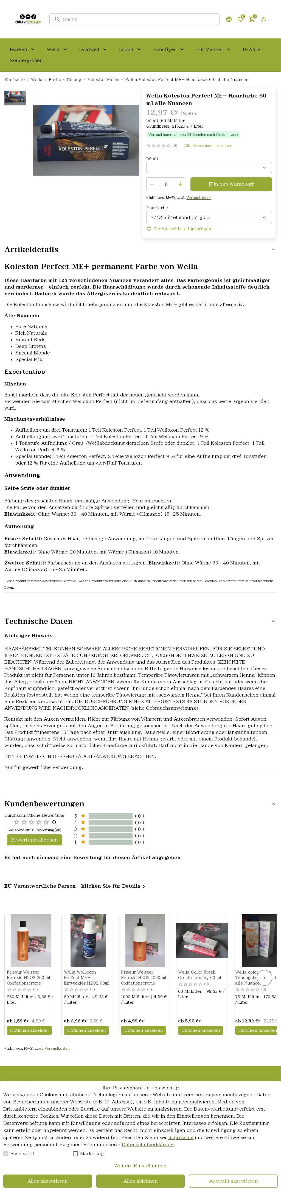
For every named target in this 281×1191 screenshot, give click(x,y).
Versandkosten (198, 197)
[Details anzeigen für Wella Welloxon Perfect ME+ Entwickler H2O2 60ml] (88, 940)
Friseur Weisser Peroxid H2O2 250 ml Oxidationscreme (28, 977)
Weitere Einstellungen (140, 1166)
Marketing (92, 1153)
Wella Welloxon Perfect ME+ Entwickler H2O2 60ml (86, 977)
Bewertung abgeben (34, 840)
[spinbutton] (166, 184)
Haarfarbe (157, 208)
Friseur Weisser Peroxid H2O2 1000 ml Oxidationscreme (143, 977)
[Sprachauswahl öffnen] (228, 19)
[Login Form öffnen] (263, 19)
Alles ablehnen (140, 1181)
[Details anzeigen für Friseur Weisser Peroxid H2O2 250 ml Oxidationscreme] (31, 940)
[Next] (264, 978)
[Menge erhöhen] (180, 184)
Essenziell (22, 1153)
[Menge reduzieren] (152, 184)
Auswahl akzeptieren (233, 1181)
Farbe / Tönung (65, 80)
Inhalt (152, 159)
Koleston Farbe (103, 80)
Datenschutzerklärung (148, 1144)
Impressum (180, 1137)
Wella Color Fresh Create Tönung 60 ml (199, 975)
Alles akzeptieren (47, 1181)
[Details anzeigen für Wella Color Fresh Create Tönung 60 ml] (202, 940)
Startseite (14, 80)
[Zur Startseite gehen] (28, 19)
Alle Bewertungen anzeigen (208, 145)
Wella (37, 80)
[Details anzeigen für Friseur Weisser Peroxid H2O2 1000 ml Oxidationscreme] (145, 940)
